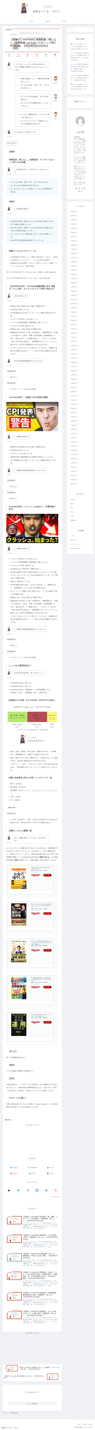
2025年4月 (74, 278)
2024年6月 (74, 320)
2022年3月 (74, 433)
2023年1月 (74, 391)
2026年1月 (74, 241)
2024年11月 (74, 299)
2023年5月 (74, 375)
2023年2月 (74, 387)
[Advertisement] (32, 1140)
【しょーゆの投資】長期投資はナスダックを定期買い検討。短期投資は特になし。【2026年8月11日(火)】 (80, 56)
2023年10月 (74, 354)
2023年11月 (74, 349)
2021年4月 (74, 479)
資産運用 (8, 1120)
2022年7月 (74, 417)
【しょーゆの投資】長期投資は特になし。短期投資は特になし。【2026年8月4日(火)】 (80, 78)
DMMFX (17, 800)
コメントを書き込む (32, 1403)
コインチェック (38, 790)
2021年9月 (74, 458)
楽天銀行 (18, 784)
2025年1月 (74, 291)
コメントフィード (76, 544)
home (79, 1424)
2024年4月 (74, 329)
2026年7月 (74, 215)
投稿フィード (74, 540)
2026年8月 (74, 211)
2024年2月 (74, 337)
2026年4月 (74, 228)
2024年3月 (74, 333)
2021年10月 (74, 454)
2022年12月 (74, 396)
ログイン (73, 536)
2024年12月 (74, 295)
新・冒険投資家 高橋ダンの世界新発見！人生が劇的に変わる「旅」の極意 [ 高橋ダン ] (41, 979)
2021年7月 (74, 467)
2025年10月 (74, 253)
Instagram (20, 1090)
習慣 (72, 512)
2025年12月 (74, 245)
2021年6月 (74, 471)
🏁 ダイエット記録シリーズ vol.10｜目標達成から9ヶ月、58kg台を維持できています (79, 87)
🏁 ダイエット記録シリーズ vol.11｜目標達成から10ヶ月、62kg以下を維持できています (80, 46)
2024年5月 (74, 324)
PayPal (55, 1104)
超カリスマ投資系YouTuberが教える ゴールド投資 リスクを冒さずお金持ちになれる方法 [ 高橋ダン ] (41, 942)
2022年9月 (74, 408)
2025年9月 (74, 257)
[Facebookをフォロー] (27, 1190)
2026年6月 (74, 220)
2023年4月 (74, 379)
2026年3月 (74, 232)
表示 (14, 143)
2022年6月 (74, 421)
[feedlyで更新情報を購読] (46, 1190)
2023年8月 (74, 362)
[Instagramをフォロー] (37, 1190)
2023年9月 (74, 358)
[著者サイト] (9, 1190)
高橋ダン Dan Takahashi (47, 272)
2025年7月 (74, 266)
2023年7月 (74, 366)
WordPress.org (75, 548)
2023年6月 (74, 370)
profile (84, 1424)
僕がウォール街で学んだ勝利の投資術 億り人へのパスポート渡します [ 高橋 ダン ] (41, 905)
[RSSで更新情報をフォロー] (55, 1190)
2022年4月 (74, 429)
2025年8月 (74, 261)
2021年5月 (74, 475)
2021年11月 (74, 450)
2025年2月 (74, 287)
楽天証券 (22, 787)
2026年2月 (74, 236)
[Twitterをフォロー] (18, 1190)
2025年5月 (74, 274)
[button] (91, 29)
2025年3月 (74, 282)
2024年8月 (74, 312)
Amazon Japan (40, 1104)
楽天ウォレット (24, 790)
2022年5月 (74, 425)
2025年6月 (74, 270)
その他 (73, 499)
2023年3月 (74, 383)
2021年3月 (74, 484)
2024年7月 (74, 316)
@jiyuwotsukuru (39, 64)
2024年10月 (74, 303)
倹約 (72, 503)
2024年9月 (74, 308)
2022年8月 (74, 412)
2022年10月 (74, 404)
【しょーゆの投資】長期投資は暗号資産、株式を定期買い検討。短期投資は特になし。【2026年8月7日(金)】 (80, 68)
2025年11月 (74, 249)
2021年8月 (74, 463)
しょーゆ (27, 64)
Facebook (11, 1090)
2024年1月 (74, 341)
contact (90, 1424)
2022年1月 (74, 442)
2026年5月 (74, 224)
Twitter (28, 1090)
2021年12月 (74, 446)
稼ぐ (72, 507)
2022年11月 (74, 400)
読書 (72, 516)
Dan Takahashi (44, 278)
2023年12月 (74, 345)
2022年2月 (74, 437)
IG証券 (18, 797)
